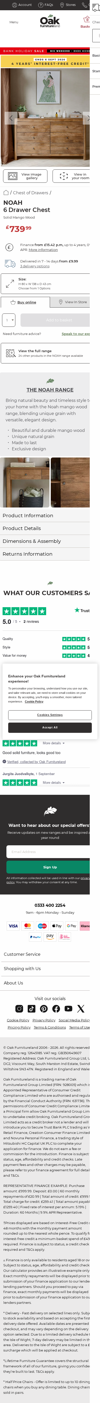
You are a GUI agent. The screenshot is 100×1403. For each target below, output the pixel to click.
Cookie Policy (18, 1020)
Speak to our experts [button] (79, 334)
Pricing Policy (19, 1027)
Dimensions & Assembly (32, 541)
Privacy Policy (44, 1020)
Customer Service (22, 954)
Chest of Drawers (30, 192)
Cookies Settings (50, 715)
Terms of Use (79, 1027)
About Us (13, 983)
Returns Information (28, 554)
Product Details (22, 528)
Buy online (26, 302)
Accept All (50, 727)
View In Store (76, 302)
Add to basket (59, 320)
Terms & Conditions (50, 1027)
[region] (50, 701)
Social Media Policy (75, 1020)
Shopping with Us (22, 968)
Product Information (28, 515)
